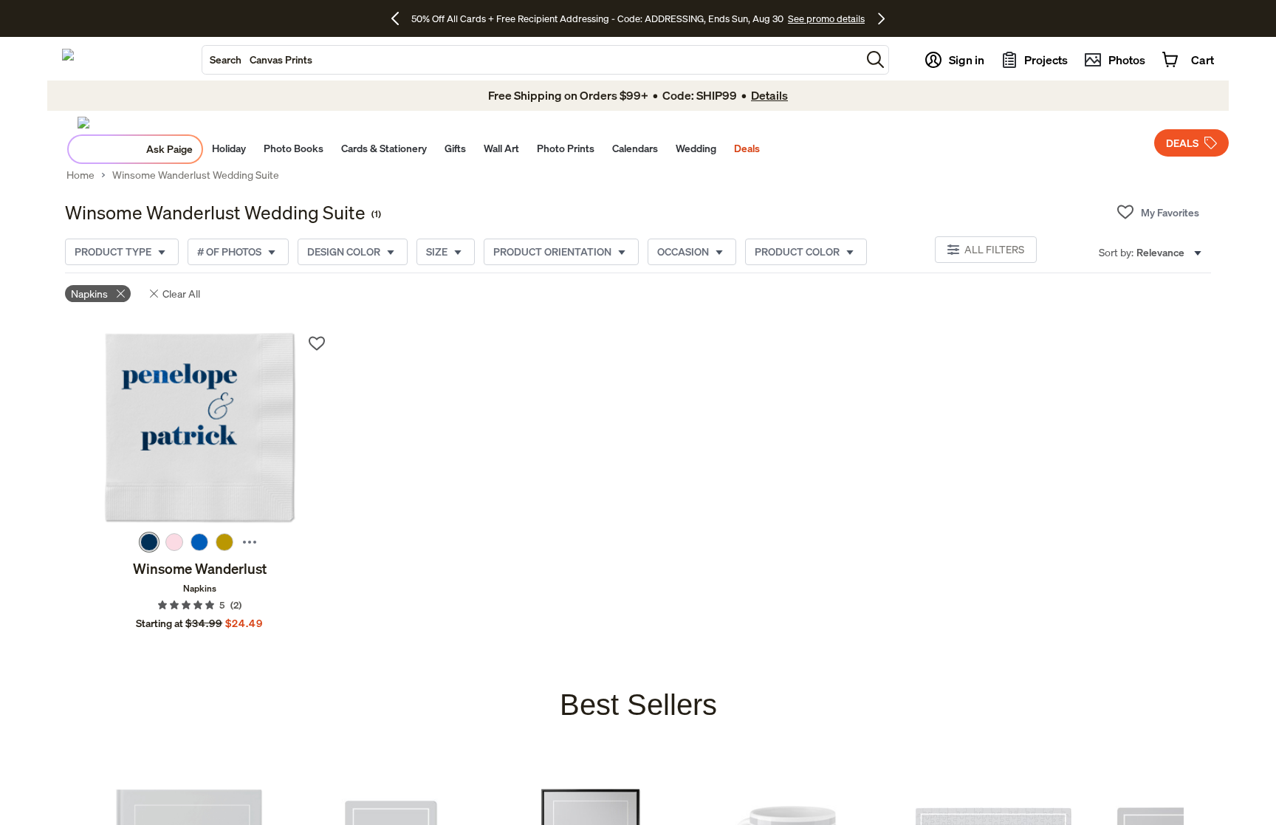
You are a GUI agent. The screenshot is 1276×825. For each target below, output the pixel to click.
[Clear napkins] (120, 293)
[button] (875, 59)
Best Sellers (638, 704)
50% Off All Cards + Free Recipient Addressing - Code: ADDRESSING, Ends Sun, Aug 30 (597, 18)
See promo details (826, 18)
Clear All (181, 294)
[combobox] (532, 60)
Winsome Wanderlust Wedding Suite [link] (195, 175)
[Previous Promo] (400, 18)
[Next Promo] (881, 18)
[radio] (149, 542)
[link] (200, 429)
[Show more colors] (249, 542)
